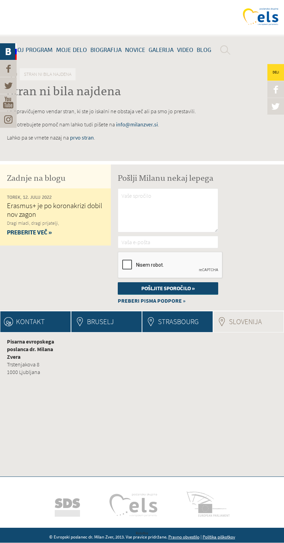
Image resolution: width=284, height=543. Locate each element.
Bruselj (100, 322)
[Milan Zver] (40, 17)
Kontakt (30, 322)
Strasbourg (178, 322)
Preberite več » (29, 232)
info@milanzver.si (137, 124)
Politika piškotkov (219, 537)
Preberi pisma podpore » (152, 300)
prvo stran (82, 137)
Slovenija (256, 322)
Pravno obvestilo (183, 537)
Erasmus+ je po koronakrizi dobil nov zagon (54, 210)
